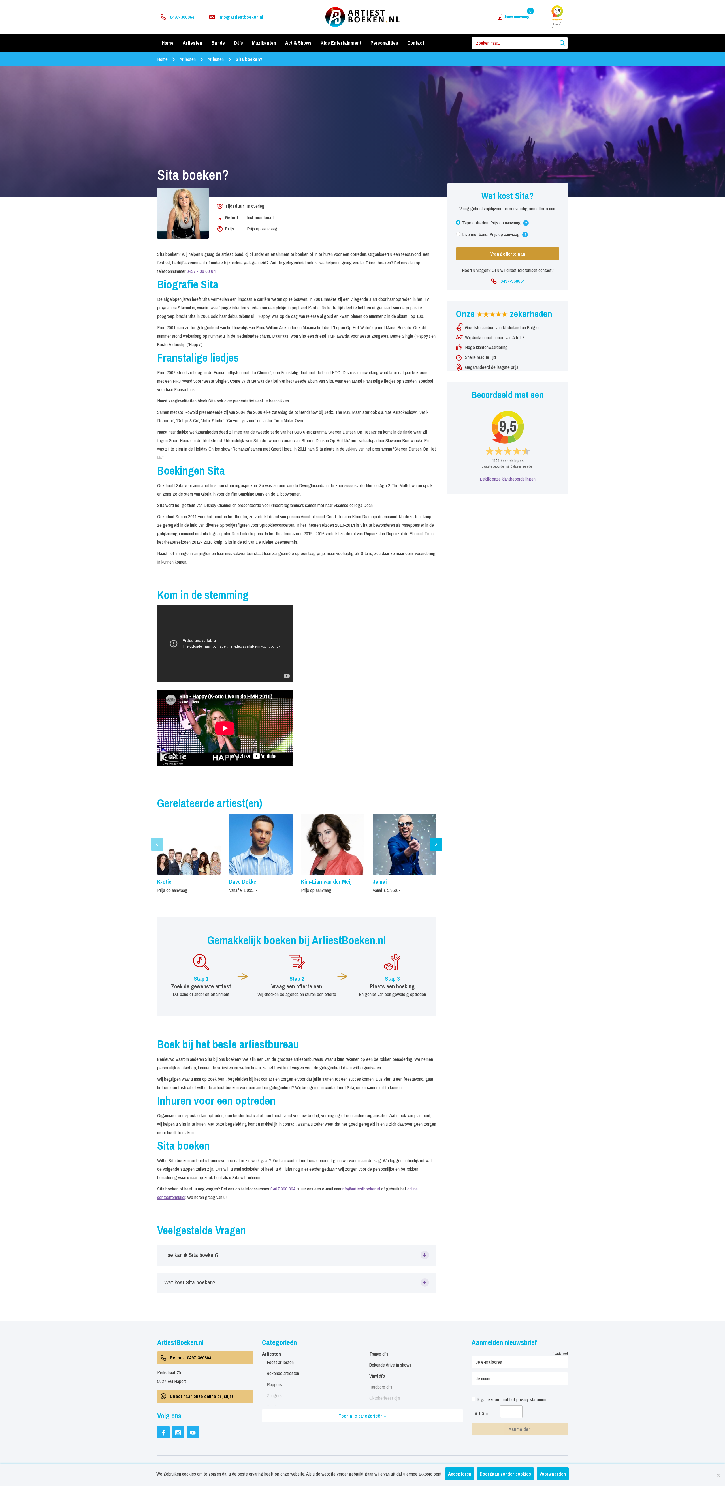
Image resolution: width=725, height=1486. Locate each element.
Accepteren (459, 1473)
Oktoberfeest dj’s (384, 1398)
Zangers (274, 1395)
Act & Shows (298, 42)
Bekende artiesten (283, 1373)
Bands (218, 42)
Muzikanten (264, 42)
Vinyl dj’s (377, 1375)
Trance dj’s (378, 1353)
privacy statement (532, 1399)
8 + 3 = (481, 1413)
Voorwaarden (553, 1473)
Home (168, 42)
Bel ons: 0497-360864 (190, 1357)
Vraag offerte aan (507, 253)
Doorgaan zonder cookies (505, 1473)
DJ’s (238, 42)
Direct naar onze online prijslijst (201, 1396)
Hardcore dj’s (380, 1387)
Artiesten (192, 42)
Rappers (274, 1384)
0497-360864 (182, 17)
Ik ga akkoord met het (511, 1399)
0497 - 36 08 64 (201, 271)
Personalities (384, 42)
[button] (296, 1255)
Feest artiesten (280, 1362)
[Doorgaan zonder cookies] (718, 1475)
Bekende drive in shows (390, 1364)
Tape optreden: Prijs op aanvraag (494, 224)
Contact (415, 42)
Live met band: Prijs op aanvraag (494, 235)
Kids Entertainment (341, 42)
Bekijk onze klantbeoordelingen (508, 479)
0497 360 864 (282, 1188)
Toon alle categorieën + (362, 1415)
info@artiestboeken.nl (241, 17)
